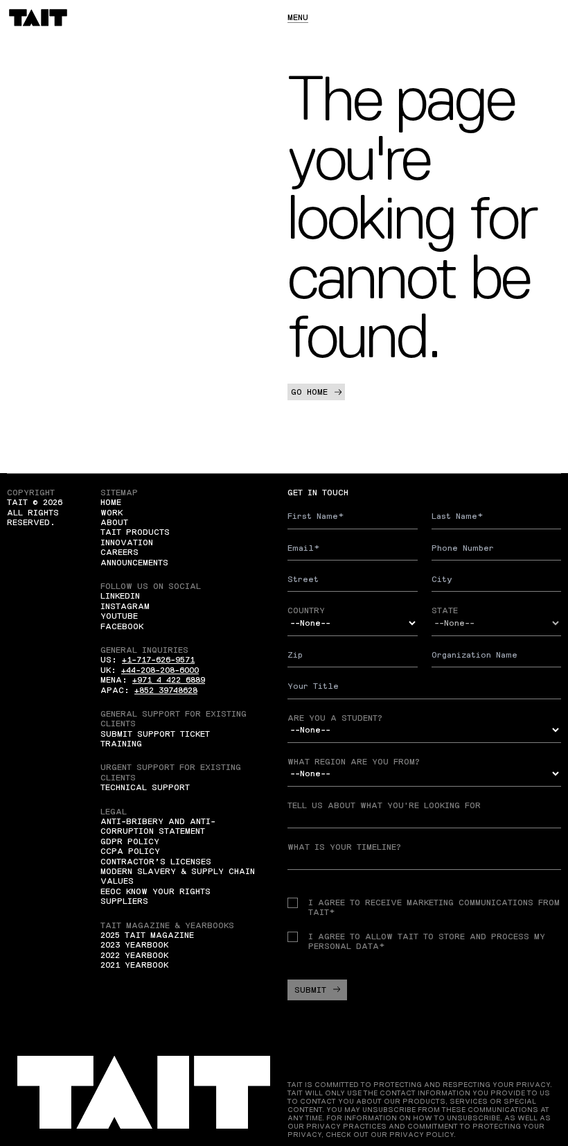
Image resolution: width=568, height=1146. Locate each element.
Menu (297, 17)
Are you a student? (334, 718)
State (445, 610)
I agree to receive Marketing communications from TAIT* (434, 907)
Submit (310, 990)
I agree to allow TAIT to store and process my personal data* (426, 941)
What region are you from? (353, 762)
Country (306, 610)
